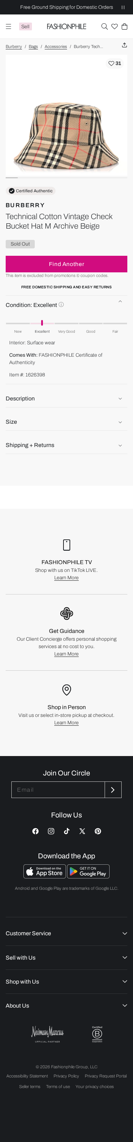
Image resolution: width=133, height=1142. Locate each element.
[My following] (115, 26)
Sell (25, 26)
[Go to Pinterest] (98, 831)
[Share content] (124, 45)
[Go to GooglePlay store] (88, 877)
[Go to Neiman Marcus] (47, 1034)
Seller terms (29, 1086)
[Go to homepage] (66, 26)
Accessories (56, 46)
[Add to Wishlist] (115, 63)
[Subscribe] (112, 789)
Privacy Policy (66, 1076)
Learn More (66, 577)
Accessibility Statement (27, 1076)
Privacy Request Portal (106, 1076)
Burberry (14, 46)
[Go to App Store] (45, 877)
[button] (105, 26)
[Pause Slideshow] (123, 7)
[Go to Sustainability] (97, 1034)
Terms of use (58, 1086)
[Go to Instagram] (51, 831)
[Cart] (124, 26)
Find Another (66, 264)
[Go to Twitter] (82, 831)
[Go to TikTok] (66, 831)
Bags (33, 46)
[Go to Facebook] (35, 831)
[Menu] (8, 26)
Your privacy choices (95, 1086)
